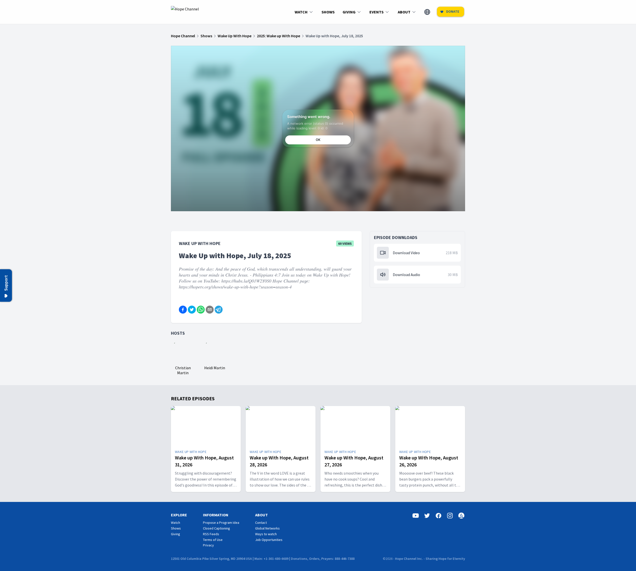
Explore (179, 514)
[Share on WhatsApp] (201, 310)
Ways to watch (266, 534)
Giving (175, 534)
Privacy (208, 545)
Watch (175, 522)
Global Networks (267, 528)
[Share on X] (192, 310)
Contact (261, 522)
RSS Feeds (211, 534)
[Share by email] (210, 310)
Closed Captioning (216, 528)
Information (215, 514)
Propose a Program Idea (221, 522)
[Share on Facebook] (183, 310)
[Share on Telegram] (219, 310)
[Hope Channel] (185, 12)
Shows (176, 528)
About (261, 514)
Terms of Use (213, 539)
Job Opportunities (268, 539)
